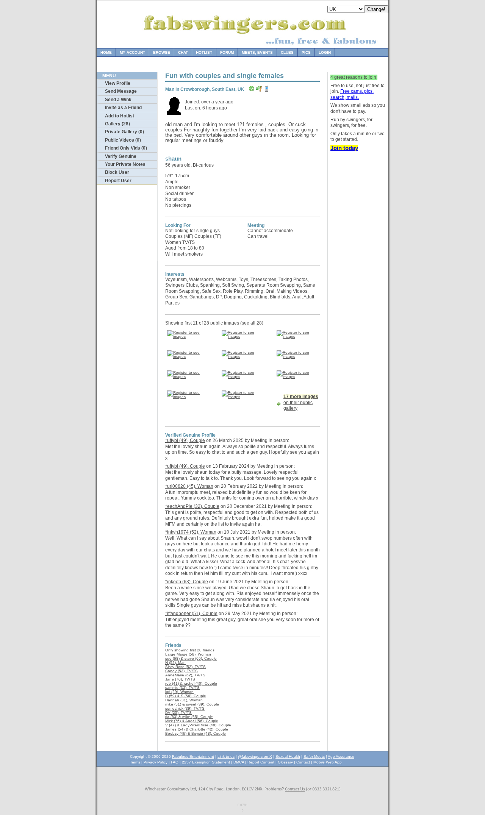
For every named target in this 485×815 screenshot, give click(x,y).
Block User (117, 172)
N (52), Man (175, 662)
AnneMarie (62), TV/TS (185, 675)
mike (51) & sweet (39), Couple (192, 704)
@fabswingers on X (255, 756)
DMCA (238, 762)
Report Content (260, 762)
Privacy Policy (155, 762)
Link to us (226, 756)
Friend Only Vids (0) (126, 148)
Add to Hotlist (119, 116)
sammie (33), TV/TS (182, 687)
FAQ (175, 762)
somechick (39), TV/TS (185, 708)
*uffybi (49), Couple (185, 440)
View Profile (117, 83)
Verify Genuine (120, 156)
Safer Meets (314, 756)
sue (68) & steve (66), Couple (191, 658)
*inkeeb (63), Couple (186, 581)
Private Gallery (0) (124, 131)
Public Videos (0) (123, 140)
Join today (344, 148)
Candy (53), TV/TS (181, 671)
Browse (161, 52)
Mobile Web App (327, 762)
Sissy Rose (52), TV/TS (185, 667)
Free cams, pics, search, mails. (352, 94)
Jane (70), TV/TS (180, 679)
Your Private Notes (125, 164)
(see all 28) (251, 323)
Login (325, 52)
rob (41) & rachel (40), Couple (191, 683)
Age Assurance (341, 756)
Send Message (121, 91)
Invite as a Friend (123, 107)
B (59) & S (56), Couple (185, 696)
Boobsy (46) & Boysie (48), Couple (195, 733)
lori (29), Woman (179, 692)
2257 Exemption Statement (206, 762)
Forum (227, 52)
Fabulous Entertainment (193, 756)
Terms (135, 762)
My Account (132, 52)
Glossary (285, 762)
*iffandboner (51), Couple (191, 613)
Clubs (287, 52)
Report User (118, 180)
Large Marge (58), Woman (188, 654)
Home (106, 52)
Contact (303, 762)
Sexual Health (287, 756)
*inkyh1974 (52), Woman (190, 532)
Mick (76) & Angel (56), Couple (191, 721)
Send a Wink (118, 99)
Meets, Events (257, 52)
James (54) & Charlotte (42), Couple (196, 729)
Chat (183, 52)
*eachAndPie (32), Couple (192, 506)
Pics (306, 52)
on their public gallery (300, 402)
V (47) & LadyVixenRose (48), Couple (198, 725)
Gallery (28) (117, 123)
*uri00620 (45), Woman (189, 486)
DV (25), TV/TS (178, 712)
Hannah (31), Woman (184, 700)
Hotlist (204, 52)
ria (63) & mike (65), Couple (189, 717)
